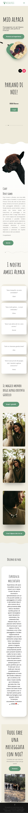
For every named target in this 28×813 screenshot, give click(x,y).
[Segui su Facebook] (20, 71)
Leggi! (14, 112)
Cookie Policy (7, 811)
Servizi (8, 243)
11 (18, 125)
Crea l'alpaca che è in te (14, 533)
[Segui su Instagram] (24, 71)
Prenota (14, 769)
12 (19, 125)
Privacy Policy (20, 809)
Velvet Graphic (20, 811)
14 (22, 125)
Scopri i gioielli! (11, 404)
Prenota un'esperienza (13, 36)
